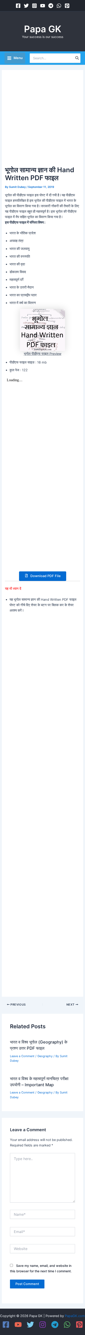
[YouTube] (42, 5)
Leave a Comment (22, 1056)
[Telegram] (50, 5)
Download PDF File (45, 576)
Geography (45, 1056)
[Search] (77, 58)
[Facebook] (18, 5)
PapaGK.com (75, 1316)
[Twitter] (26, 5)
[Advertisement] (42, 119)
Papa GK (42, 29)
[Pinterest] (67, 5)
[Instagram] (34, 5)
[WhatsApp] (58, 5)
